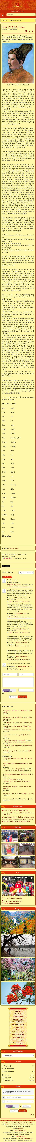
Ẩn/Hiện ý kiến (8, 576)
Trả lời (10, 586)
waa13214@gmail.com (20, 629)
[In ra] (30, 31)
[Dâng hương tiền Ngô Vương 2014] (26, 836)
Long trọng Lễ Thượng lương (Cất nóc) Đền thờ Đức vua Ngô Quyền (19, 813)
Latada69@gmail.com (22, 598)
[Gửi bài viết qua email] (26, 31)
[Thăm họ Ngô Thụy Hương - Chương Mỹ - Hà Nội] (26, 862)
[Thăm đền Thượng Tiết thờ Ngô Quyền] (9, 862)
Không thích (25, 586)
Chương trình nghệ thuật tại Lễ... (12, 903)
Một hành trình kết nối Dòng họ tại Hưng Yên (16, 810)
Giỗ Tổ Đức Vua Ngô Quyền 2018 (13, 898)
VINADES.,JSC (27, 1140)
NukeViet (13, 1140)
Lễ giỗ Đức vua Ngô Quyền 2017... (13, 901)
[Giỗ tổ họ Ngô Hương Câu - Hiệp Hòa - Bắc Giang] (9, 849)
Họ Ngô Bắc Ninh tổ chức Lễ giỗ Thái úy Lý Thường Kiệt (19, 817)
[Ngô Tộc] (17, 5)
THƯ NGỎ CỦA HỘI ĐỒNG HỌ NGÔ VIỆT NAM (17, 821)
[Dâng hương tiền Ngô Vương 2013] (9, 836)
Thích (16, 586)
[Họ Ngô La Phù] (26, 849)
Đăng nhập (22, 1111)
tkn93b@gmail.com (21, 613)
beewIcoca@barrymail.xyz (25, 666)
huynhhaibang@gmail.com (14, 584)
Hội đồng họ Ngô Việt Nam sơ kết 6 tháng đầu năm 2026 (19, 819)
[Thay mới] (20, 1106)
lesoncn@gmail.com (21, 642)
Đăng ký (32, 1114)
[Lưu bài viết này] (33, 31)
